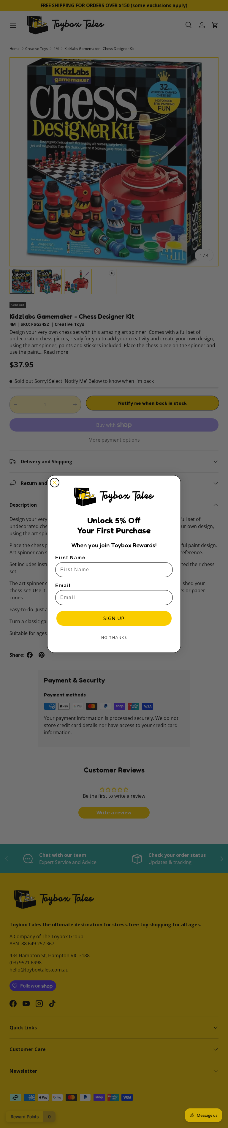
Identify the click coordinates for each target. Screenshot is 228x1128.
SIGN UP (114, 618)
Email (63, 585)
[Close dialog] (54, 482)
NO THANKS (114, 637)
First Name (70, 557)
